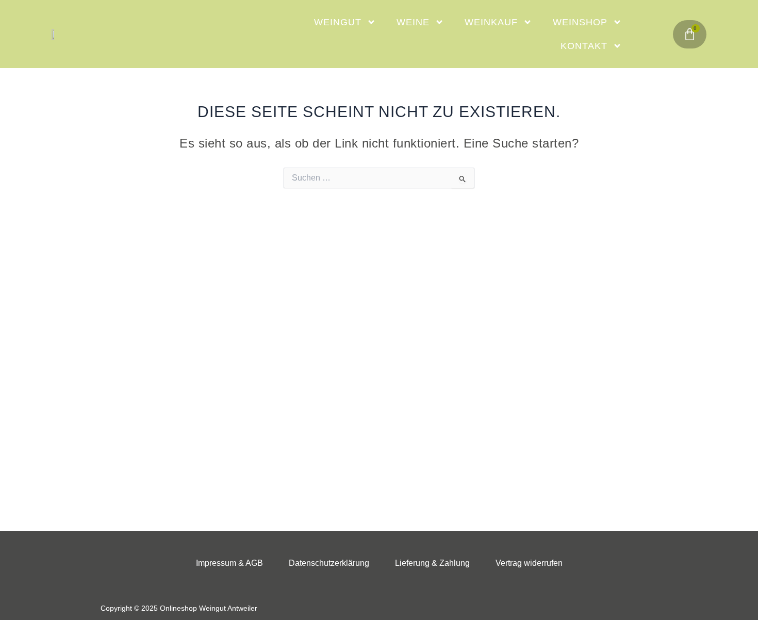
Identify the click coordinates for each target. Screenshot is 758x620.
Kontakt (584, 46)
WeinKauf (491, 22)
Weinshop (580, 22)
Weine (413, 22)
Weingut (337, 22)
